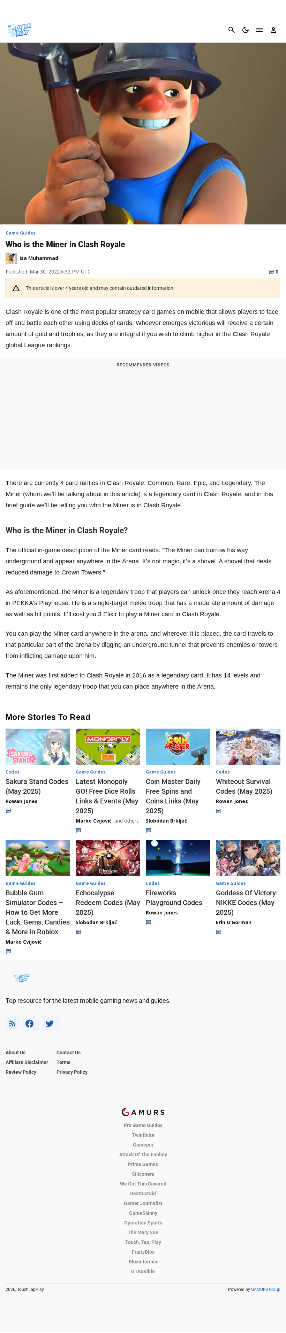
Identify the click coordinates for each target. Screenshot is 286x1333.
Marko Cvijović (94, 820)
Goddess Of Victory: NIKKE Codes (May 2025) (247, 903)
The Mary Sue (143, 1232)
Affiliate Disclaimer (27, 1062)
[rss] (13, 1023)
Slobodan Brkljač (166, 820)
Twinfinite (143, 1135)
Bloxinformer (143, 1261)
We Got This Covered (143, 1184)
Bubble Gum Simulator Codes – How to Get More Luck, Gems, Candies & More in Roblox (38, 912)
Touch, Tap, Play (143, 1242)
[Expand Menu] (259, 30)
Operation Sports (143, 1222)
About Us (15, 1052)
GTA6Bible (143, 1271)
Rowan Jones (22, 801)
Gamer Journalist (143, 1203)
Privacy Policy (72, 1072)
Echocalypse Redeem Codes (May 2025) (108, 903)
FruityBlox (143, 1252)
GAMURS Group (265, 1289)
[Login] (273, 30)
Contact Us (69, 1052)
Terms (63, 1062)
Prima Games (143, 1164)
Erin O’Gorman (233, 922)
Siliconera (143, 1174)
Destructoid (143, 1193)
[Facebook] (30, 1023)
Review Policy (21, 1072)
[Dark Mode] (246, 30)
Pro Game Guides (143, 1125)
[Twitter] (51, 1023)
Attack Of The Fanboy (143, 1154)
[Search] (232, 30)
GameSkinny (143, 1213)
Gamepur (143, 1145)
